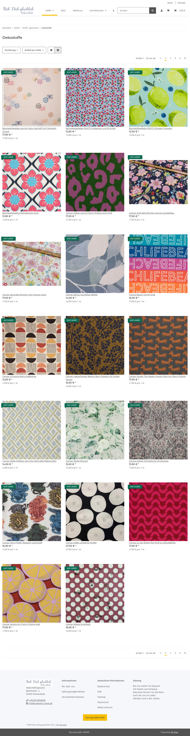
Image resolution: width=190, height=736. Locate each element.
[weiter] (185, 58)
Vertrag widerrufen (95, 717)
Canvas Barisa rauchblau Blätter (82, 294)
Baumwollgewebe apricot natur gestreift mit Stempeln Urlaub (29, 130)
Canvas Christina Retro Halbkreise (19, 376)
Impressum (103, 702)
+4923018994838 (37, 700)
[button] (161, 10)
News (170, 2)
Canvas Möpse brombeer (78, 624)
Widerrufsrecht (105, 707)
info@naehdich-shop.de (40, 703)
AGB (99, 691)
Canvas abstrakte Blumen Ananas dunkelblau (151, 213)
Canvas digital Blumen (77, 461)
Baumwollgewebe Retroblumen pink (20, 213)
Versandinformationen (73, 697)
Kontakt (181, 2)
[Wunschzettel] (168, 10)
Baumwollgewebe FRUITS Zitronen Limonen (150, 128)
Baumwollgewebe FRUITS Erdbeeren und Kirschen (91, 128)
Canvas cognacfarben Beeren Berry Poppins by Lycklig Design (92, 378)
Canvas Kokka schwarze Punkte (81, 542)
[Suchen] (152, 10)
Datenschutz (103, 686)
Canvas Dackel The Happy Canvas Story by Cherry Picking (157, 376)
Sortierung (10, 50)
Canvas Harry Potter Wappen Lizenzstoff (22, 542)
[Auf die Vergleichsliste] (48, 73)
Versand (63, 725)
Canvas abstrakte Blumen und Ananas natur (24, 294)
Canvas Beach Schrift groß (142, 294)
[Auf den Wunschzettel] (56, 73)
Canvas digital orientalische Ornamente (148, 461)
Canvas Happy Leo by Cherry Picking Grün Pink (89, 213)
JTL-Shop (174, 732)
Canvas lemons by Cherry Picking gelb (21, 624)
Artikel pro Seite (33, 50)
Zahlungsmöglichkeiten (73, 691)
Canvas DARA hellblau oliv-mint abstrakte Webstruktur (29, 461)
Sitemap (101, 697)
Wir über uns (68, 686)
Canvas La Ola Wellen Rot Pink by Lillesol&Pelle (152, 542)
